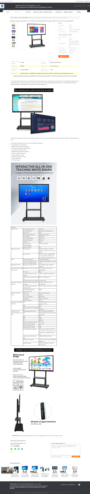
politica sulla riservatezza (24, 492)
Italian (88, 1)
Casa (12, 17)
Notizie (79, 12)
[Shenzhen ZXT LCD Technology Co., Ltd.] (7, 6)
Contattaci (58, 12)
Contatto (65, 56)
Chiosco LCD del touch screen (57, 435)
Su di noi (28, 12)
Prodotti (17, 12)
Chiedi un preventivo (80, 1)
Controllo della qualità (48, 12)
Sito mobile (18, 492)
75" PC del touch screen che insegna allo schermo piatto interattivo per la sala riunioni (25, 476)
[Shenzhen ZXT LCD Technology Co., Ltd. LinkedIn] (79, 484)
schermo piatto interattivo (24, 17)
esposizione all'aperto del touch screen (27, 435)
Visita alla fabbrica (38, 12)
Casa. (7, 12)
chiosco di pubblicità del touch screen (43, 435)
